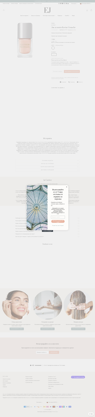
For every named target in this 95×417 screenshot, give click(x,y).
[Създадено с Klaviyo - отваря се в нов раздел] (47, 231)
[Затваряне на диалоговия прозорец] (67, 187)
